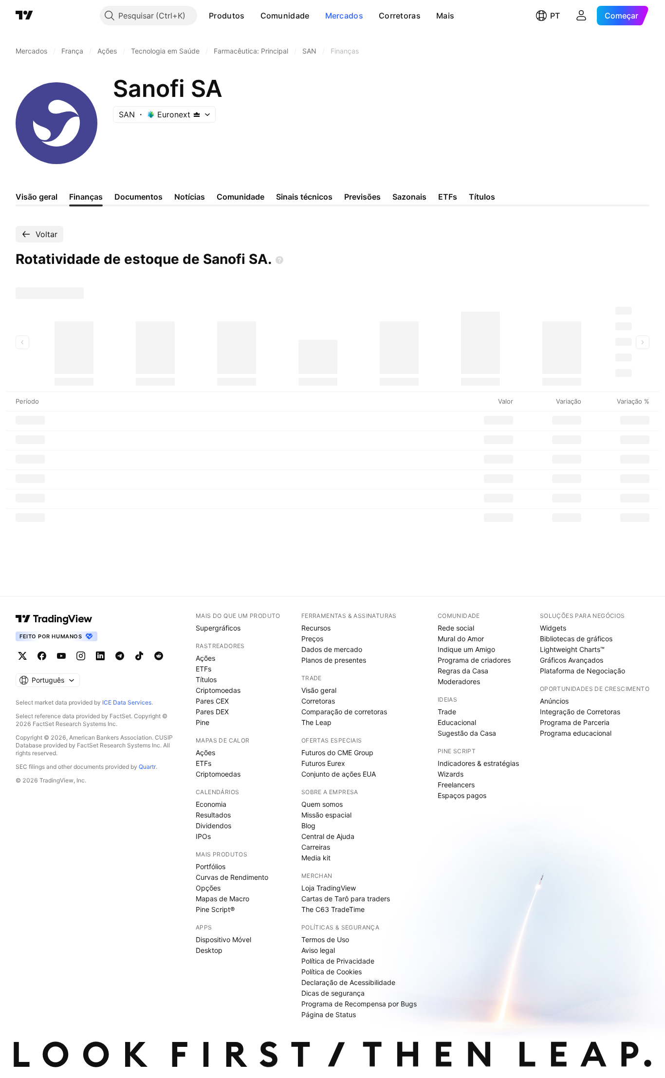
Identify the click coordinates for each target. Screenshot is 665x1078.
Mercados (344, 15)
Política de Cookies (331, 971)
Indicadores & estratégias (478, 763)
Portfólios (210, 866)
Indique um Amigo (466, 649)
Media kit (316, 858)
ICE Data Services (126, 702)
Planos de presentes (333, 660)
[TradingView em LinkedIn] (100, 656)
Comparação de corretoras (344, 711)
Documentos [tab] (138, 197)
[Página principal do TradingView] (24, 15)
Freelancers (456, 785)
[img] (196, 114)
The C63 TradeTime (333, 909)
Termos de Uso (325, 939)
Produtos (226, 15)
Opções (208, 888)
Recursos (316, 628)
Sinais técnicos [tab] (304, 197)
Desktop (209, 950)
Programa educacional (575, 733)
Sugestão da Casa (467, 733)
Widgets (553, 628)
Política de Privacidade (337, 961)
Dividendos (213, 825)
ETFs (203, 669)
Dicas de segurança (333, 993)
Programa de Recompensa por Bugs (359, 1004)
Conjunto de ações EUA (338, 774)
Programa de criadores (474, 660)
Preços (312, 638)
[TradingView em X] (22, 656)
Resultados (213, 815)
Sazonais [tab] (409, 197)
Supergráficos (218, 628)
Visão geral (318, 690)
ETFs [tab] (447, 197)
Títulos (206, 679)
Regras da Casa (463, 671)
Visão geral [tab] (36, 197)
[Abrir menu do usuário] (581, 15)
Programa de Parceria (575, 722)
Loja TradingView (328, 888)
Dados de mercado (331, 649)
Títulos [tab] (482, 197)
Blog (308, 825)
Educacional (457, 722)
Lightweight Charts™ (572, 649)
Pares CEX (212, 701)
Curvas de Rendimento (232, 877)
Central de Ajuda (327, 836)
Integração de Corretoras (580, 711)
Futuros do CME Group (337, 752)
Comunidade (285, 15)
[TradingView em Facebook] (42, 656)
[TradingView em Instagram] (81, 656)
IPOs (203, 836)
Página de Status (328, 1014)
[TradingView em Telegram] (120, 656)
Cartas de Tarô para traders (345, 898)
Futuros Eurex (323, 763)
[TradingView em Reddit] (159, 656)
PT (555, 15)
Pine (202, 722)
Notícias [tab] (189, 197)
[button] (252, 15)
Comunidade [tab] (240, 197)
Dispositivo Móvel (223, 939)
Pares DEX (212, 711)
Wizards (450, 774)
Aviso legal (318, 950)
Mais (445, 15)
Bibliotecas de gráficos (576, 638)
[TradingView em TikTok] (139, 656)
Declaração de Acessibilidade (348, 982)
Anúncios (554, 701)
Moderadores (459, 681)
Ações (205, 658)
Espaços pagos (462, 795)
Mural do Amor (461, 638)
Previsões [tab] (362, 197)
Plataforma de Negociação (582, 671)
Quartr (147, 766)
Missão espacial (326, 815)
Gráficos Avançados (571, 660)
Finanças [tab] (86, 197)
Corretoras (400, 15)
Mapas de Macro (222, 898)
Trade (447, 711)
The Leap (316, 722)
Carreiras (315, 847)
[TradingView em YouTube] (61, 656)
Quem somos (322, 804)
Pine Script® (215, 909)
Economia (211, 804)
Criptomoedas (218, 690)
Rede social (456, 628)
